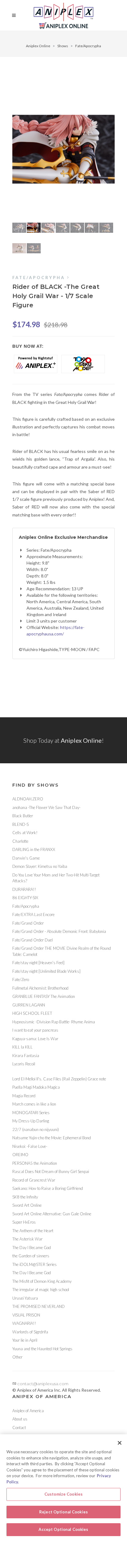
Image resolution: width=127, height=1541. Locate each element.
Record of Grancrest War (33, 1180)
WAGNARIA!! (24, 1323)
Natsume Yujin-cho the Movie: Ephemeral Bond (51, 1137)
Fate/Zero (20, 979)
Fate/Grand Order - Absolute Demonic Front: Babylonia (59, 931)
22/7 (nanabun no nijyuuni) (35, 1129)
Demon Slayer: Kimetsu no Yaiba (39, 866)
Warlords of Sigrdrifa (30, 1331)
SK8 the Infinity (25, 1196)
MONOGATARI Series (31, 1112)
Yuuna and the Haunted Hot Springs (42, 1348)
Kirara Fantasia (25, 1055)
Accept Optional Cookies (63, 1529)
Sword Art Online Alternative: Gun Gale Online (51, 1213)
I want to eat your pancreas (35, 1030)
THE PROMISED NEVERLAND (38, 1306)
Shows (62, 46)
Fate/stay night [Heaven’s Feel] (38, 962)
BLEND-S (20, 824)
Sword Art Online (27, 1205)
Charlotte (20, 841)
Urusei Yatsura (25, 1298)
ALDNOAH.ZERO (27, 798)
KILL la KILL (22, 1047)
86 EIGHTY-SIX (25, 897)
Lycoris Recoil (23, 1063)
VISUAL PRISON (26, 1315)
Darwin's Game (26, 858)
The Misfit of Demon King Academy (42, 1281)
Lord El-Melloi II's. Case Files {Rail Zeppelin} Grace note (59, 1078)
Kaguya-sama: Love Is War (35, 1038)
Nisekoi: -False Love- (29, 1146)
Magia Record (23, 1095)
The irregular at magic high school (40, 1289)
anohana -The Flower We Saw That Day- (46, 807)
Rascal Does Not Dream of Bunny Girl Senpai (50, 1171)
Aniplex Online (38, 46)
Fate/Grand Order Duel (32, 939)
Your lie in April (24, 1340)
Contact (19, 1427)
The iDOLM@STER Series (34, 1264)
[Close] (119, 1443)
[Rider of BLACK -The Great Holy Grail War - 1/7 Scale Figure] (63, 149)
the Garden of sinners (30, 1255)
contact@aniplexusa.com (42, 1383)
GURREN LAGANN (28, 1004)
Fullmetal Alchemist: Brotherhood (40, 988)
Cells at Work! (25, 832)
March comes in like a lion (34, 1104)
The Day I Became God (31, 1247)
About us (19, 1418)
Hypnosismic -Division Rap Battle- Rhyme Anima (53, 1021)
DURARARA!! (24, 889)
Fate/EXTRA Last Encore (33, 914)
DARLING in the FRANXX (33, 849)
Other (17, 1357)
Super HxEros (24, 1222)
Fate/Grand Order (28, 923)
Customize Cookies (63, 1494)
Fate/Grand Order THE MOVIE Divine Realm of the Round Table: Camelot (61, 951)
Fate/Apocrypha (88, 46)
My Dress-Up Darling (30, 1120)
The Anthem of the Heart (32, 1230)
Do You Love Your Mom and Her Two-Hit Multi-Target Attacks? (56, 878)
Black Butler (22, 815)
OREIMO (20, 1154)
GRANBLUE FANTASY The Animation (43, 996)
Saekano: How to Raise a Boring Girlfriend (47, 1188)
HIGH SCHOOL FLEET (32, 1013)
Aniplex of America (28, 1410)
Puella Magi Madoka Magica (36, 1087)
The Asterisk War (27, 1238)
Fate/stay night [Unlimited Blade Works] (46, 971)
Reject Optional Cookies (63, 1511)
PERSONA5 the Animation (34, 1163)
